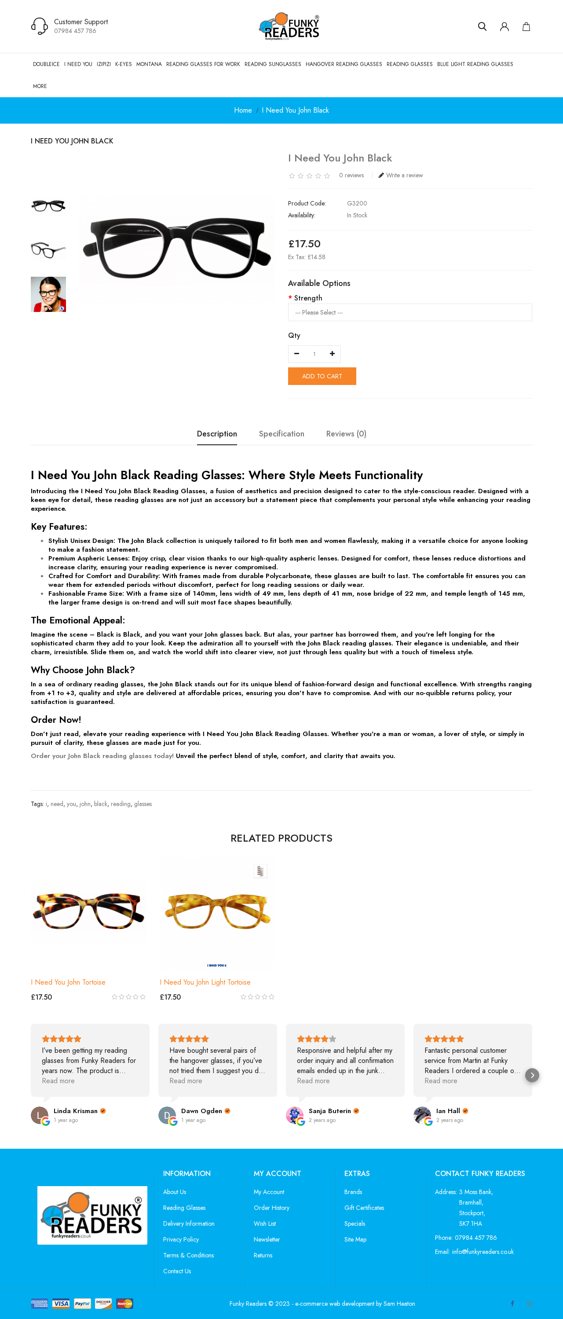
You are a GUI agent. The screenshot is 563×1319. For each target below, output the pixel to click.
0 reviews (351, 175)
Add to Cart (322, 376)
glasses (143, 803)
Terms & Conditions (188, 1255)
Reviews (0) (346, 434)
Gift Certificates (364, 1207)
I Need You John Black (295, 110)
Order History (271, 1207)
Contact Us (177, 1271)
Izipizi (104, 64)
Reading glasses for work (203, 64)
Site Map (355, 1239)
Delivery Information (189, 1223)
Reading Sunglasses (273, 64)
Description (217, 434)
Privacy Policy (181, 1239)
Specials (354, 1223)
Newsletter (267, 1239)
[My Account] (504, 26)
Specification (281, 434)
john (85, 803)
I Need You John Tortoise (68, 982)
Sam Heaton (399, 1303)
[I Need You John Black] (48, 206)
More (40, 86)
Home (243, 110)
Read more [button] (58, 1081)
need (57, 803)
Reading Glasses (410, 64)
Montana (149, 64)
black (100, 803)
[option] (48, 206)
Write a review (404, 175)
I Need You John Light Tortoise (205, 982)
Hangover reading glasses (344, 64)
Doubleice (46, 64)
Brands (353, 1191)
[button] (31, 1075)
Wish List (265, 1223)
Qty (294, 335)
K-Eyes (123, 64)
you (71, 803)
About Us (174, 1191)
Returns (263, 1255)
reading (121, 803)
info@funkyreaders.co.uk (483, 1251)
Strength (308, 298)
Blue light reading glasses (475, 64)
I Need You (78, 64)
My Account (269, 1191)
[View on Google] (39, 1115)
